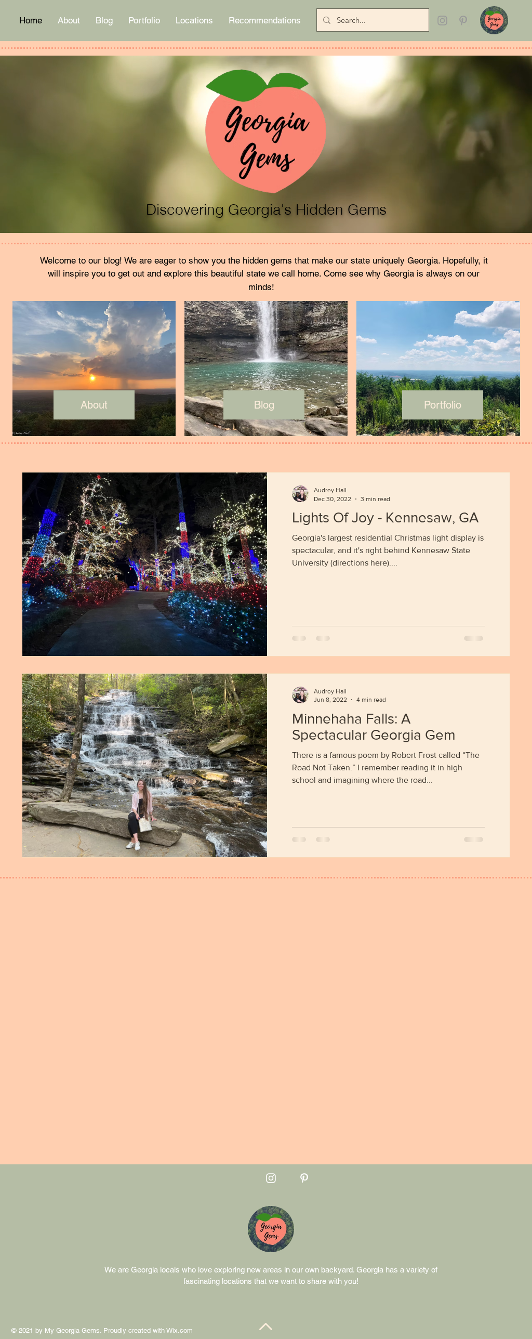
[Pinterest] (463, 20)
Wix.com (179, 1330)
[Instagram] (442, 20)
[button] (69, 20)
